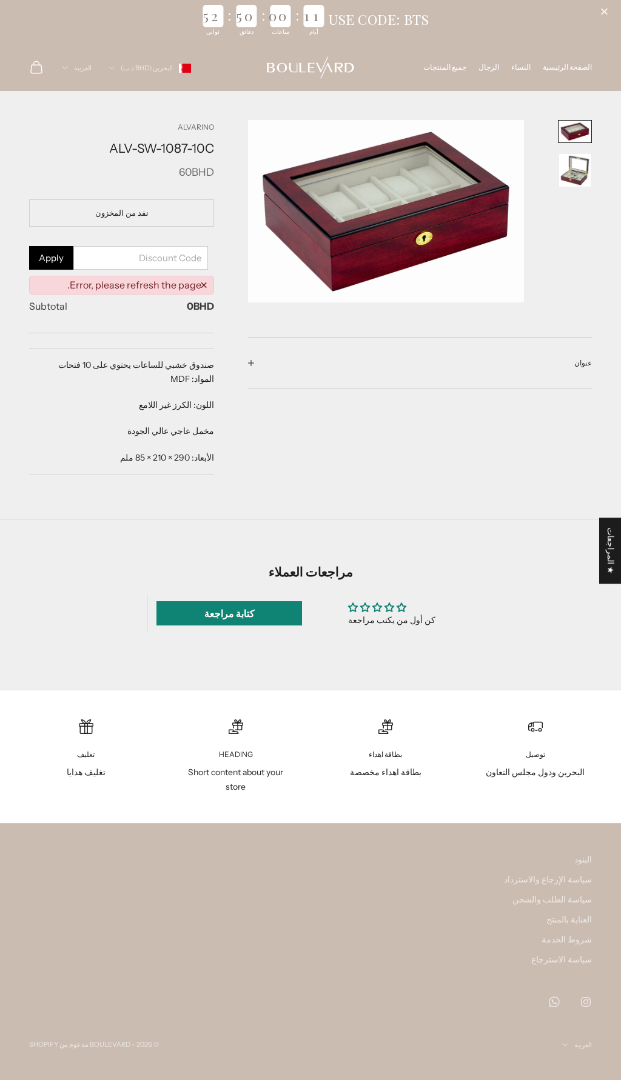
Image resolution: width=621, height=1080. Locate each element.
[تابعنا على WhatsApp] (554, 1002)
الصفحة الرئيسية (567, 67)
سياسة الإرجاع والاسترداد (548, 879)
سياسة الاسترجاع (561, 959)
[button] (606, 12)
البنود (583, 859)
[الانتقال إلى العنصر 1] (575, 131)
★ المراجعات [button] (610, 550)
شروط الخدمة (567, 939)
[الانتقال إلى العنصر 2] (575, 170)
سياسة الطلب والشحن (552, 899)
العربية (83, 68)
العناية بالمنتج (569, 919)
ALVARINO (196, 127)
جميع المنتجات (444, 67)
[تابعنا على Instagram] (586, 1002)
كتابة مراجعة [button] (229, 613)
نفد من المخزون (122, 213)
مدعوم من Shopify (59, 1044)
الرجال (488, 67)
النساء (521, 67)
